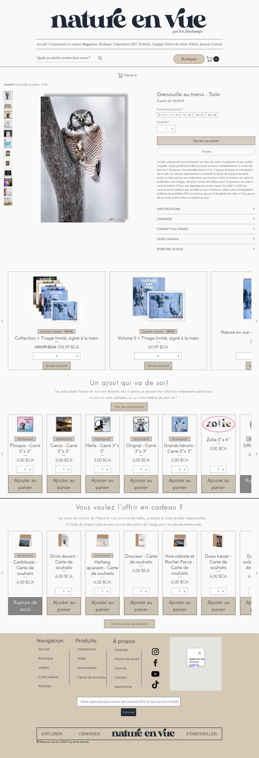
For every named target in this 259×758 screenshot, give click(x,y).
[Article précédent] (2, 321)
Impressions (86, 649)
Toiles (81, 658)
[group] (129, 320)
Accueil (8, 84)
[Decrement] (160, 128)
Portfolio (44, 686)
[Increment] (172, 128)
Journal (120, 668)
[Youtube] (155, 674)
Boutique (45, 658)
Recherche (123, 687)
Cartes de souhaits (89, 677)
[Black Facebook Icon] (155, 662)
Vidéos (43, 667)
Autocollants (87, 668)
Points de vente (127, 659)
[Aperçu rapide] (25, 424)
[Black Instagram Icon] (155, 651)
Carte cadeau (48, 677)
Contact (121, 677)
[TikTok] (155, 685)
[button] (213, 59)
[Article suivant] (256, 321)
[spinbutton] (166, 128)
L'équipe (121, 649)
